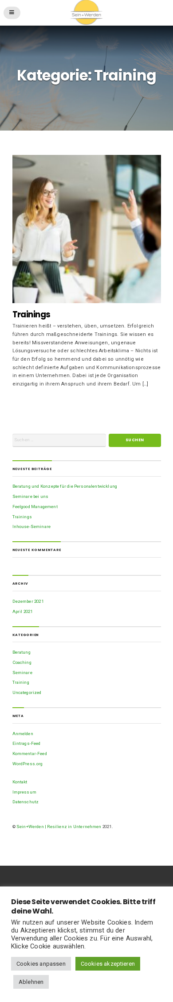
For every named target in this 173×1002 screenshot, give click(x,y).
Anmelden (22, 733)
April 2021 (22, 611)
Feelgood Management (35, 506)
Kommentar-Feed (29, 753)
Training (20, 682)
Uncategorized (27, 692)
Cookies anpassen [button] (41, 963)
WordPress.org (27, 763)
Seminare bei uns (30, 496)
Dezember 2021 (27, 601)
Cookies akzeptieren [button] (108, 963)
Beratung (21, 652)
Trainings (31, 314)
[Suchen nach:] (59, 440)
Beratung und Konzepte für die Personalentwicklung (65, 486)
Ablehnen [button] (31, 982)
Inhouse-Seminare (31, 526)
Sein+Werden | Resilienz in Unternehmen (59, 826)
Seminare (22, 672)
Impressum (24, 792)
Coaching (21, 662)
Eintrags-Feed (26, 743)
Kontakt (20, 781)
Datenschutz (25, 801)
